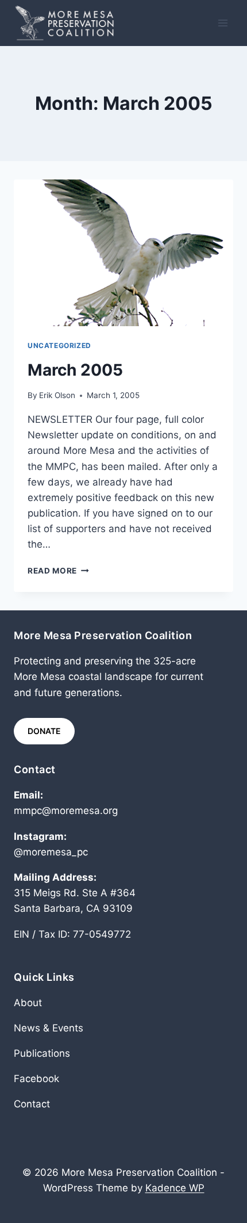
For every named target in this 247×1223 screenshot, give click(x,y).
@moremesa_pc (51, 852)
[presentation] (123, 252)
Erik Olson (57, 395)
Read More (58, 570)
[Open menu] (222, 23)
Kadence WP (174, 1188)
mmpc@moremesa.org (66, 810)
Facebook (36, 1078)
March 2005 (75, 370)
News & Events (48, 1028)
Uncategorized (59, 345)
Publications (42, 1053)
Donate (44, 731)
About (28, 1002)
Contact (32, 1104)
